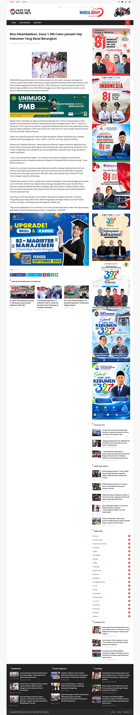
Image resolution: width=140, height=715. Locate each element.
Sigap (111, 551)
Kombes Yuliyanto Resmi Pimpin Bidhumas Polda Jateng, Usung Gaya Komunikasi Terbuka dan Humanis (74, 675)
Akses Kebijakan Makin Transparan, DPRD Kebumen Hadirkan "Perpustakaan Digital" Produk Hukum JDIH (115, 509)
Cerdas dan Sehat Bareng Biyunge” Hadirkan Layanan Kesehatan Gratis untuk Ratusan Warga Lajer (115, 432)
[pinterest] (129, 2)
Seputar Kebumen (16, 43)
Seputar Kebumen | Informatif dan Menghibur (35, 712)
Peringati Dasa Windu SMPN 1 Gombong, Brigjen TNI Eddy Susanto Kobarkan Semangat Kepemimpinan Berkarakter (115, 654)
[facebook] (119, 2)
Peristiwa (111, 548)
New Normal (111, 570)
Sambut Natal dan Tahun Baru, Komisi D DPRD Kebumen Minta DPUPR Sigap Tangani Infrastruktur (116, 521)
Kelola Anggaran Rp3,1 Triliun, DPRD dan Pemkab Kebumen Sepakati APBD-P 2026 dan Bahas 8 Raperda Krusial (115, 474)
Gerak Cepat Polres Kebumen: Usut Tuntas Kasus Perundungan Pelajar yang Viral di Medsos (115, 642)
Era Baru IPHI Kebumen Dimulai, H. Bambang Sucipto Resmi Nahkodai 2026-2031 (22, 303)
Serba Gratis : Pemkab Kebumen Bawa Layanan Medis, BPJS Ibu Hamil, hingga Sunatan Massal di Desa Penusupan (33, 687)
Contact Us (126, 712)
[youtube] (122, 2)
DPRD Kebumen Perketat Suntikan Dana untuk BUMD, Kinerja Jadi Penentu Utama (114, 486)
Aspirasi (111, 536)
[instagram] (126, 2)
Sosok (111, 586)
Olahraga (111, 567)
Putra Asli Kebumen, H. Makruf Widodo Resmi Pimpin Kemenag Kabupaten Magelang (72, 686)
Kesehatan (111, 593)
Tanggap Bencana (111, 582)
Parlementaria (111, 597)
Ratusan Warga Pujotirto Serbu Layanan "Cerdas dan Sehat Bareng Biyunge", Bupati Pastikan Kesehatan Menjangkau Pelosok (33, 700)
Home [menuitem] (13, 23)
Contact (24, 2)
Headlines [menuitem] (37, 23)
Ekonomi (111, 574)
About (18, 2)
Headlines (111, 578)
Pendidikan (111, 555)
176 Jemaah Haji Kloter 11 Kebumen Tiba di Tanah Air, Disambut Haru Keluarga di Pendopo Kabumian (48, 304)
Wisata (111, 590)
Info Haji (18, 29)
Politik (111, 563)
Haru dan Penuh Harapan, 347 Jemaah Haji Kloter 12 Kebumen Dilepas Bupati (76, 303)
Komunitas (111, 605)
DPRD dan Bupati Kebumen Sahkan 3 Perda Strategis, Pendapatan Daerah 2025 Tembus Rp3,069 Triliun (115, 497)
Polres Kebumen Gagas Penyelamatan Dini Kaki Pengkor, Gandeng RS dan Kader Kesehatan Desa (33, 675)
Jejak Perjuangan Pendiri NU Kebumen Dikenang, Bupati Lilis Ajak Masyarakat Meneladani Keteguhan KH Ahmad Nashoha (75, 697)
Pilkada (111, 559)
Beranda (12, 29)
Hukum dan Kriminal (111, 544)
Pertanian (111, 609)
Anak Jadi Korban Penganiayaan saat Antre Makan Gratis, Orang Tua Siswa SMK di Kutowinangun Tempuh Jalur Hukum (116, 630)
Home (12, 2)
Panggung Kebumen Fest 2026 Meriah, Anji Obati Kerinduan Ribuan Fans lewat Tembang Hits (116, 443)
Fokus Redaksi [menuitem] (24, 23)
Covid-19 (111, 601)
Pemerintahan (111, 540)
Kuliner (111, 616)
